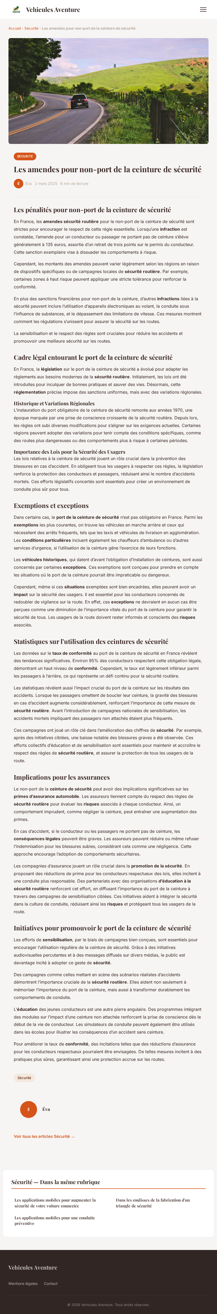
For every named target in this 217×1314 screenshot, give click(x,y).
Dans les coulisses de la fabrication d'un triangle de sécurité (153, 1202)
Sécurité (31, 28)
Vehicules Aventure (53, 9)
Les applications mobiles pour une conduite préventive (55, 1220)
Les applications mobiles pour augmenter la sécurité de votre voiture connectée (55, 1202)
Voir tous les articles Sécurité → (44, 1136)
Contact (51, 1283)
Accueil (14, 28)
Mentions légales (23, 1283)
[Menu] (203, 9)
